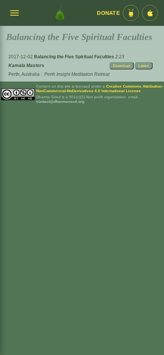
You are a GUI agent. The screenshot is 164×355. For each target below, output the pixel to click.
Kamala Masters (26, 65)
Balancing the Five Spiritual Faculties (74, 56)
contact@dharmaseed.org (60, 101)
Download (121, 66)
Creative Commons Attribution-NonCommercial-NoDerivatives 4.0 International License (99, 88)
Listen (143, 66)
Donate (108, 13)
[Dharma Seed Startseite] (60, 13)
